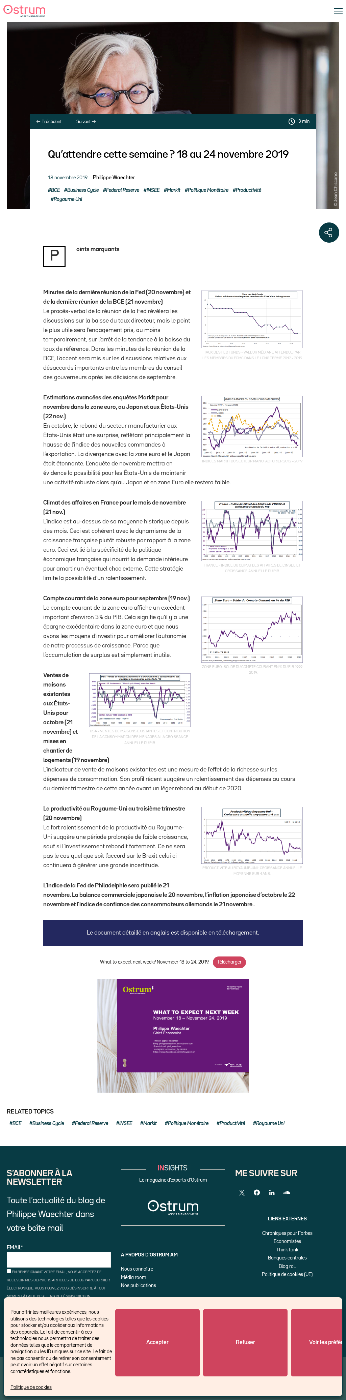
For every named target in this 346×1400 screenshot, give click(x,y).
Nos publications (138, 1285)
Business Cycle (83, 190)
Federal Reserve (122, 190)
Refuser (245, 1342)
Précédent (51, 122)
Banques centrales (287, 1258)
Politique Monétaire (208, 190)
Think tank (287, 1250)
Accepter (157, 1342)
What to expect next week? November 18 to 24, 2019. (154, 962)
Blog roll (287, 1266)
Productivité (248, 190)
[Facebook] (257, 1193)
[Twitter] (242, 1193)
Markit (173, 190)
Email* (15, 1248)
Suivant (84, 122)
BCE (55, 190)
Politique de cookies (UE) (287, 1274)
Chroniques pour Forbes (287, 1233)
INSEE (153, 190)
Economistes (287, 1241)
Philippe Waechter (114, 178)
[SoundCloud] (286, 1193)
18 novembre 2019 (68, 178)
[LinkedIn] (272, 1193)
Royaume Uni (68, 199)
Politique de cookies (31, 1387)
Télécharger (229, 962)
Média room (133, 1277)
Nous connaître (137, 1269)
